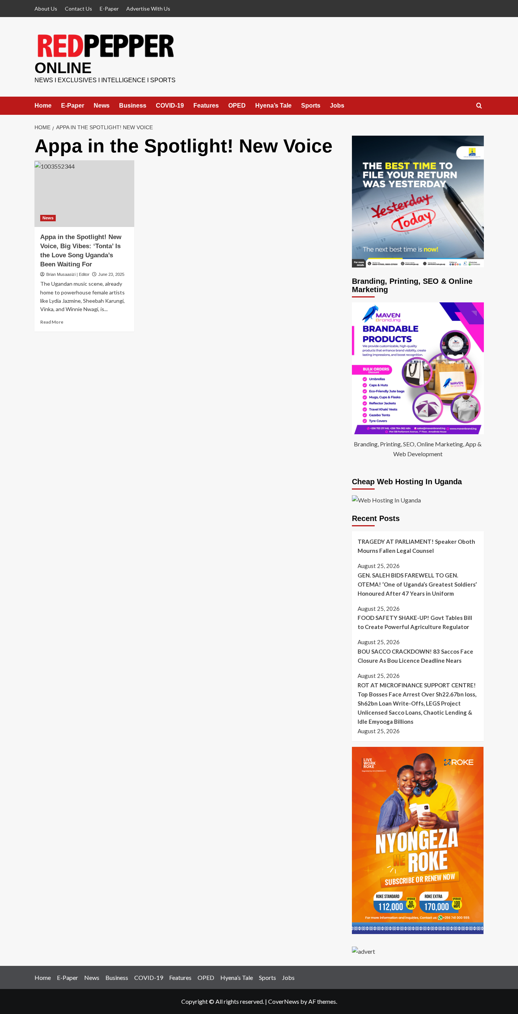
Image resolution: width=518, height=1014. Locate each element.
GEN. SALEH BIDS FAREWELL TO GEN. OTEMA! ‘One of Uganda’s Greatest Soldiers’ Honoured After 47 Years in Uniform (417, 584)
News (102, 105)
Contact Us (78, 8)
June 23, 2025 (111, 274)
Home (43, 105)
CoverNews (283, 1001)
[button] (479, 106)
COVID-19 (170, 105)
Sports (310, 105)
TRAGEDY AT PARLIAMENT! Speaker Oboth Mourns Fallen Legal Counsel (416, 546)
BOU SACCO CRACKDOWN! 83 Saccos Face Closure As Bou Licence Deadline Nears (415, 656)
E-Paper (109, 8)
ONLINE (63, 67)
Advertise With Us (148, 8)
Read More (51, 322)
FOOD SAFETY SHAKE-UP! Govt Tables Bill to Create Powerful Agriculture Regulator (415, 622)
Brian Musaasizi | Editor (67, 274)
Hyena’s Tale (273, 105)
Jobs (337, 105)
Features (206, 105)
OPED (237, 105)
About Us (46, 8)
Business (132, 105)
